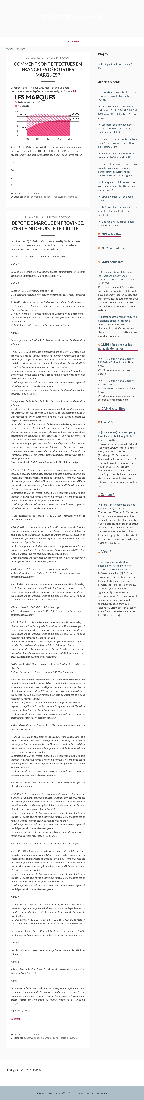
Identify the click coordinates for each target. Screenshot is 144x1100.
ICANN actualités (113, 408)
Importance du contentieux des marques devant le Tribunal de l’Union (117, 95)
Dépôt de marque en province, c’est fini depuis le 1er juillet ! (48, 225)
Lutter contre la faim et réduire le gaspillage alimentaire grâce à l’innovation (117, 320)
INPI (74, 91)
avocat (27, 1037)
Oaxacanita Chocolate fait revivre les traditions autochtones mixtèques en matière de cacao (118, 275)
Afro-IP (106, 551)
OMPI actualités (112, 262)
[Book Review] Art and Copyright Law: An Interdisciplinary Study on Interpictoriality (117, 436)
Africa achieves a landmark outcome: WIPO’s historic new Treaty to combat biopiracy (115, 565)
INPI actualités (111, 234)
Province (72, 196)
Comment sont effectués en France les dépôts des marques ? (48, 69)
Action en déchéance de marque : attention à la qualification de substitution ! (118, 211)
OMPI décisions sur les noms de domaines (115, 346)
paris (63, 1037)
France (56, 196)
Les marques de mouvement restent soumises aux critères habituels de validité (115, 128)
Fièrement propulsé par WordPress (55, 1092)
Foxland (104, 1092)
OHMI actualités (112, 248)
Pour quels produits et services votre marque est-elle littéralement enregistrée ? (117, 186)
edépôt (47, 196)
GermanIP (108, 494)
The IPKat (108, 422)
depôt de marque (33, 196)
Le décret (15, 1018)
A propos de (72, 41)
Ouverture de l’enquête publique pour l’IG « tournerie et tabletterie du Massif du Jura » (118, 142)
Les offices (33, 192)
